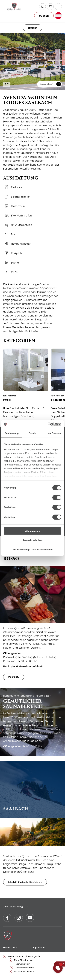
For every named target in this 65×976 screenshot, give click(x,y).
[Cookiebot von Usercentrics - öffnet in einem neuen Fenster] (47, 424)
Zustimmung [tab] (12, 433)
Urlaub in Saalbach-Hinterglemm (25, 882)
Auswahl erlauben (32, 540)
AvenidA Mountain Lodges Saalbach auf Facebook (7, 918)
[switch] (56, 497)
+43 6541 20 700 (42, 6)
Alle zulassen (32, 531)
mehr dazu (13, 676)
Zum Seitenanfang (13, 906)
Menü (58, 6)
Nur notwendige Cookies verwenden (32, 549)
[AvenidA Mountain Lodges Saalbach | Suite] (25, 383)
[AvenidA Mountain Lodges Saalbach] (14, 7)
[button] (58, 968)
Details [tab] (32, 433)
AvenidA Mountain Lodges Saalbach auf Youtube (30, 918)
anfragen (32, 27)
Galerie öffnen (46, 84)
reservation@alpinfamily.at (50, 6)
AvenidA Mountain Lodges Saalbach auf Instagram (19, 918)
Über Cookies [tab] (53, 433)
